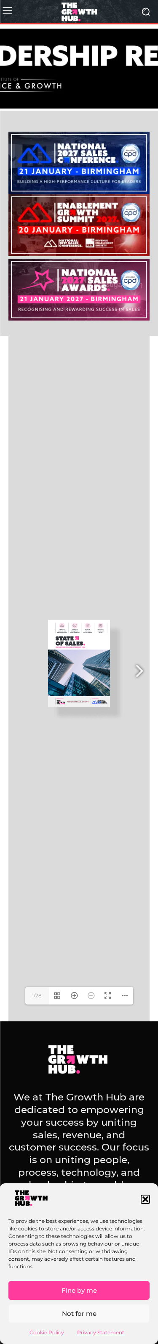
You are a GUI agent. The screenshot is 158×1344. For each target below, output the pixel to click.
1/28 (37, 995)
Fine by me (79, 1290)
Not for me (79, 1313)
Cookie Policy (46, 1332)
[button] (145, 1199)
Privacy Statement (100, 1332)
